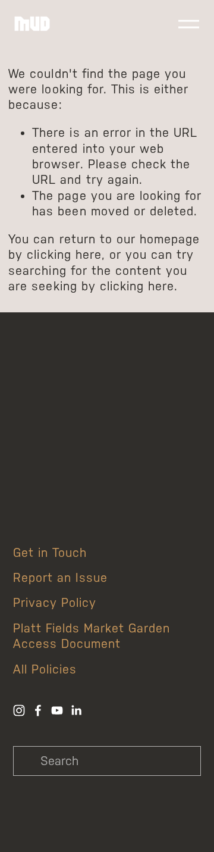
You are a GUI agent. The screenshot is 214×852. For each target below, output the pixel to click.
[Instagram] (19, 710)
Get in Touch (50, 553)
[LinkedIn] (76, 710)
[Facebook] (38, 710)
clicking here (64, 255)
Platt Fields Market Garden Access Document (91, 636)
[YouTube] (57, 710)
